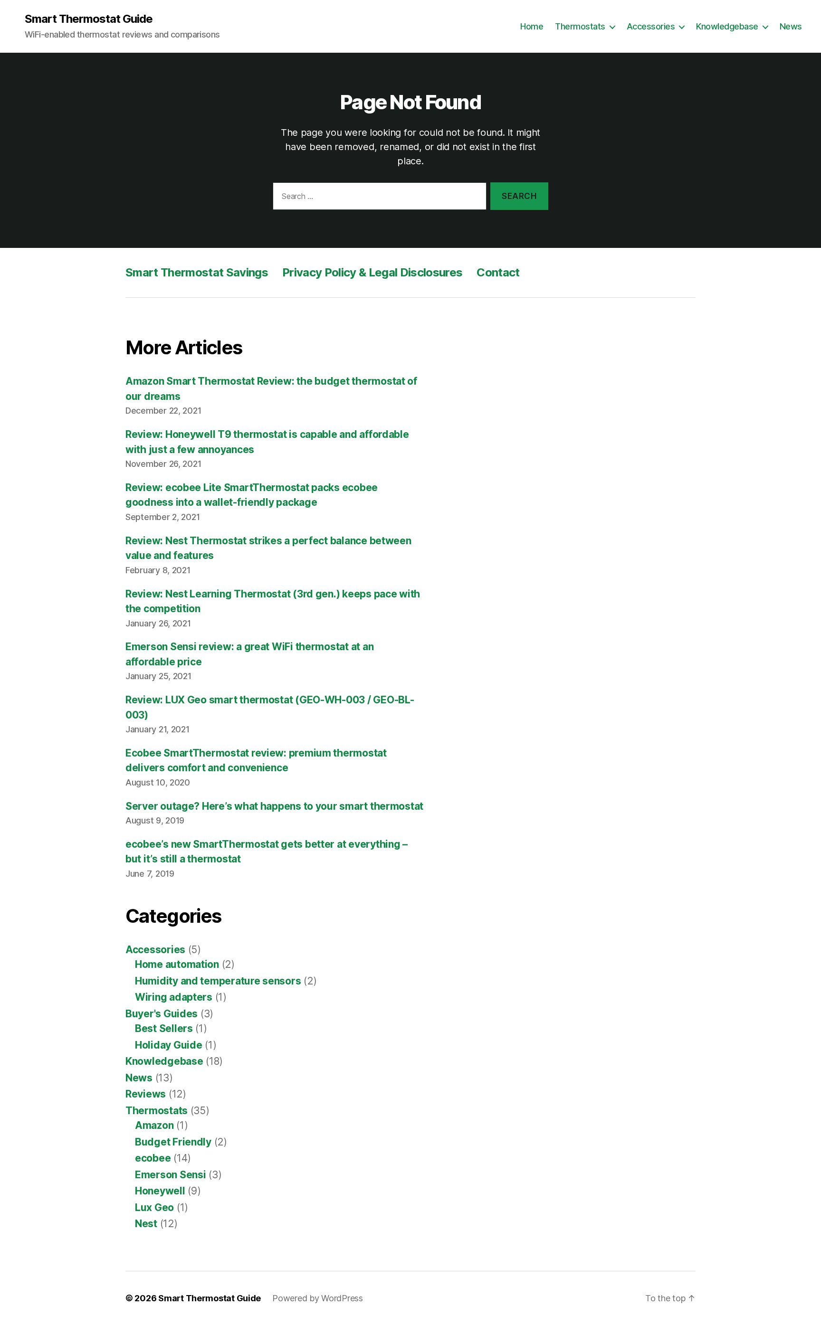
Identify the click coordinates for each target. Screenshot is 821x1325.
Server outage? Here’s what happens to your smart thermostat (274, 806)
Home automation (177, 964)
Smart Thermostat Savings (196, 272)
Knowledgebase (727, 26)
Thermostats (580, 26)
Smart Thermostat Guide (89, 19)
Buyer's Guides (161, 1014)
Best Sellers (164, 1028)
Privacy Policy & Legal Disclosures (372, 272)
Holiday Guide (168, 1045)
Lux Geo (154, 1207)
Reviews (145, 1094)
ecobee (153, 1158)
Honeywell (160, 1191)
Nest (146, 1224)
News (791, 26)
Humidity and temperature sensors (218, 981)
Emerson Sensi (170, 1175)
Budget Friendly (173, 1142)
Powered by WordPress (317, 1298)
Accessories (651, 26)
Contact (498, 272)
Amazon (154, 1125)
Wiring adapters (173, 997)
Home (531, 26)
